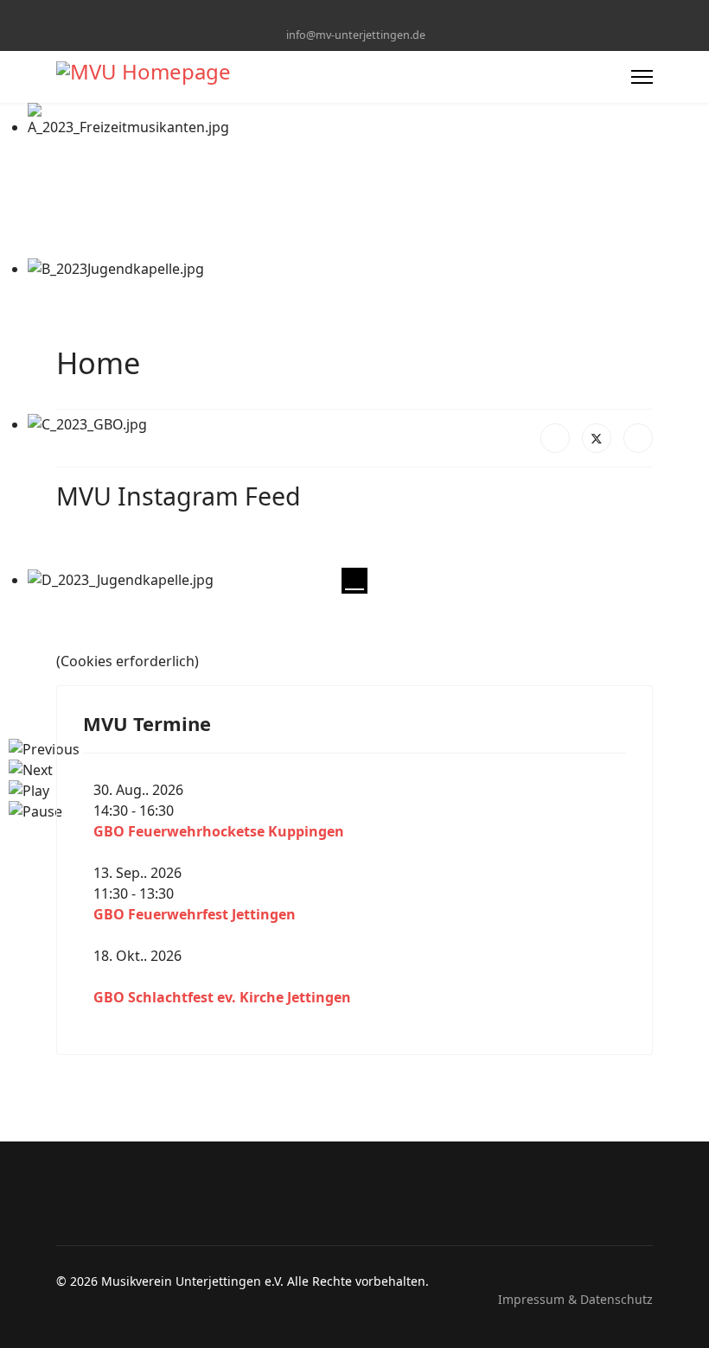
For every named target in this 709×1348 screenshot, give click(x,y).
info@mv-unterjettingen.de (355, 35)
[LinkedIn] (638, 438)
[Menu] (642, 77)
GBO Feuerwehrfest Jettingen (194, 914)
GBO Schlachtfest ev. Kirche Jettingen (222, 997)
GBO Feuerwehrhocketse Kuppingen (218, 831)
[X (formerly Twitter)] (596, 438)
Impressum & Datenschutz (575, 1299)
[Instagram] (368, 16)
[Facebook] (341, 16)
